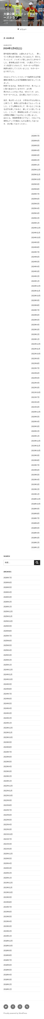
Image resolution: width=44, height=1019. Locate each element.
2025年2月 (35, 218)
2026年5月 (35, 145)
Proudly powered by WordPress (15, 1013)
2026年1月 (35, 165)
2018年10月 (35, 504)
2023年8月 (35, 305)
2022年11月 (35, 349)
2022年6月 (35, 373)
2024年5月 (35, 262)
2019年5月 (35, 475)
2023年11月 (35, 291)
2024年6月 (35, 257)
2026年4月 (35, 150)
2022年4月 (35, 383)
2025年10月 (35, 179)
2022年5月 (35, 378)
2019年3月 (35, 484)
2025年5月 (35, 204)
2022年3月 (35, 388)
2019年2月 (35, 489)
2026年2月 (35, 160)
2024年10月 (35, 237)
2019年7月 (35, 465)
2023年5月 (35, 320)
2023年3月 (35, 329)
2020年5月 (35, 417)
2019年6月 (35, 470)
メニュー (23, 29)
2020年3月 (35, 426)
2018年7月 (35, 518)
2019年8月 (35, 460)
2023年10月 (35, 296)
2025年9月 (35, 184)
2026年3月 (35, 155)
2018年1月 (35, 547)
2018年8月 (35, 514)
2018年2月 (35, 543)
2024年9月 (35, 242)
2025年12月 (35, 170)
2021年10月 (35, 392)
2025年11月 (35, 174)
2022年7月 (35, 368)
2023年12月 (35, 286)
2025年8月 (35, 189)
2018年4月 (35, 533)
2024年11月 (35, 233)
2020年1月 (35, 436)
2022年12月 (35, 344)
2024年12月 (35, 228)
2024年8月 (35, 247)
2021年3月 (35, 407)
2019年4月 (35, 480)
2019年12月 (35, 441)
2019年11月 (35, 446)
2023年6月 (35, 315)
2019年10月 (35, 451)
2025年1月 (35, 223)
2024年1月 (35, 281)
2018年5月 (35, 528)
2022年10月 (35, 354)
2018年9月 (35, 509)
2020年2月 (35, 431)
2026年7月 (35, 136)
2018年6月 (35, 523)
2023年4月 (35, 325)
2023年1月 (35, 339)
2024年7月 (35, 252)
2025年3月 (35, 213)
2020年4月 (35, 422)
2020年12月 (35, 412)
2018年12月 (35, 499)
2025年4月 (35, 208)
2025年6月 (35, 199)
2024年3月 (35, 271)
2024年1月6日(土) (12, 48)
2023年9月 (35, 300)
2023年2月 (35, 334)
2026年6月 (35, 141)
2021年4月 (35, 402)
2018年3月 (35, 538)
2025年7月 (35, 194)
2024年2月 (35, 276)
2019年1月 (35, 494)
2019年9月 (35, 455)
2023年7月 (35, 310)
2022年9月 (35, 359)
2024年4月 (35, 266)
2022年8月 (35, 363)
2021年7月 (35, 397)
